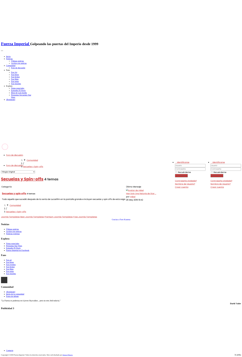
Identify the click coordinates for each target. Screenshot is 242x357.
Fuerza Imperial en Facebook (17, 250)
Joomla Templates (10, 216)
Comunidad (10, 65)
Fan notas (15, 81)
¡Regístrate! (10, 100)
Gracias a (115, 219)
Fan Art (14, 72)
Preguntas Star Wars (14, 246)
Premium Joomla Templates (58, 216)
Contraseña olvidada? (221, 180)
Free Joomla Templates (85, 216)
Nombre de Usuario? (220, 184)
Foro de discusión (18, 68)
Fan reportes (16, 84)
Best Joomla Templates (32, 216)
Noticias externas (13, 234)
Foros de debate (12, 296)
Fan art (9, 260)
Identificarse (216, 175)
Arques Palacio (68, 355)
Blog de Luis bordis (19, 93)
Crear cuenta (217, 187)
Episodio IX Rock (18, 90)
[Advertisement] (121, 124)
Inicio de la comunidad (15, 294)
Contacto (9, 350)
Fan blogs (15, 75)
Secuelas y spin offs (14, 193)
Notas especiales (17, 88)
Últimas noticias (17, 61)
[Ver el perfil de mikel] (135, 190)
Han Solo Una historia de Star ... (141, 193)
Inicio (8, 56)
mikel (132, 196)
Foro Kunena (125, 219)
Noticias (9, 59)
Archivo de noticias (19, 63)
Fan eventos (11, 265)
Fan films (15, 79)
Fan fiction (15, 77)
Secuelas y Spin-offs (33, 166)
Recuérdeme (220, 172)
